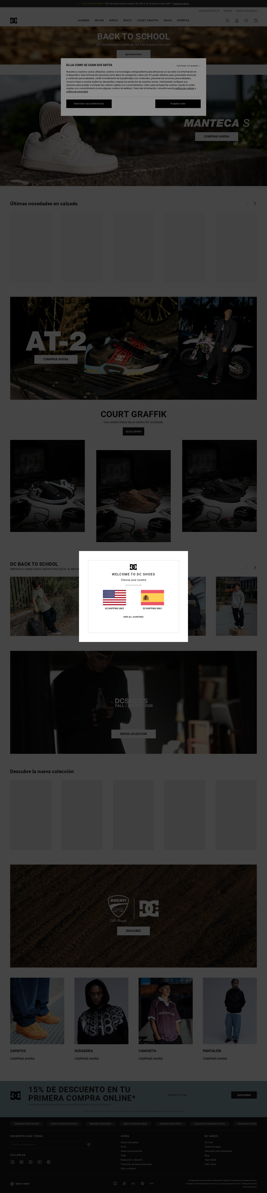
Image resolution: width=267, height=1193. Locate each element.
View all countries (133, 617)
